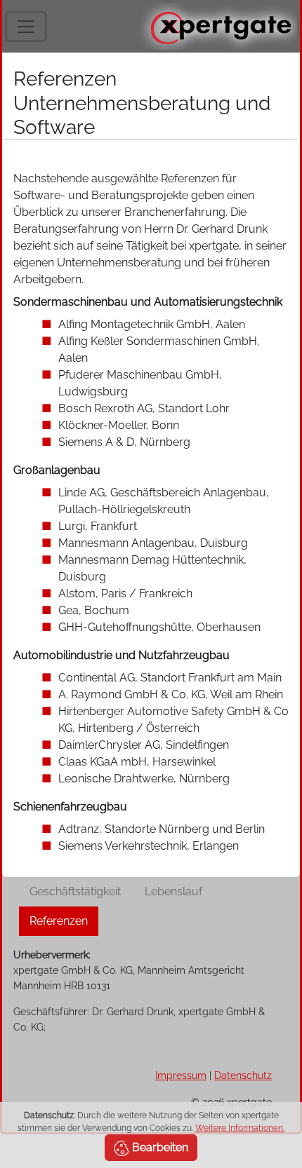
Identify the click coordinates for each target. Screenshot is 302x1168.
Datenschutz (243, 1075)
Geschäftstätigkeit (75, 891)
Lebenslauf (173, 891)
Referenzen (58, 921)
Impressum (180, 1075)
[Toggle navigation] (26, 26)
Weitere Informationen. (239, 1128)
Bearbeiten (158, 1147)
